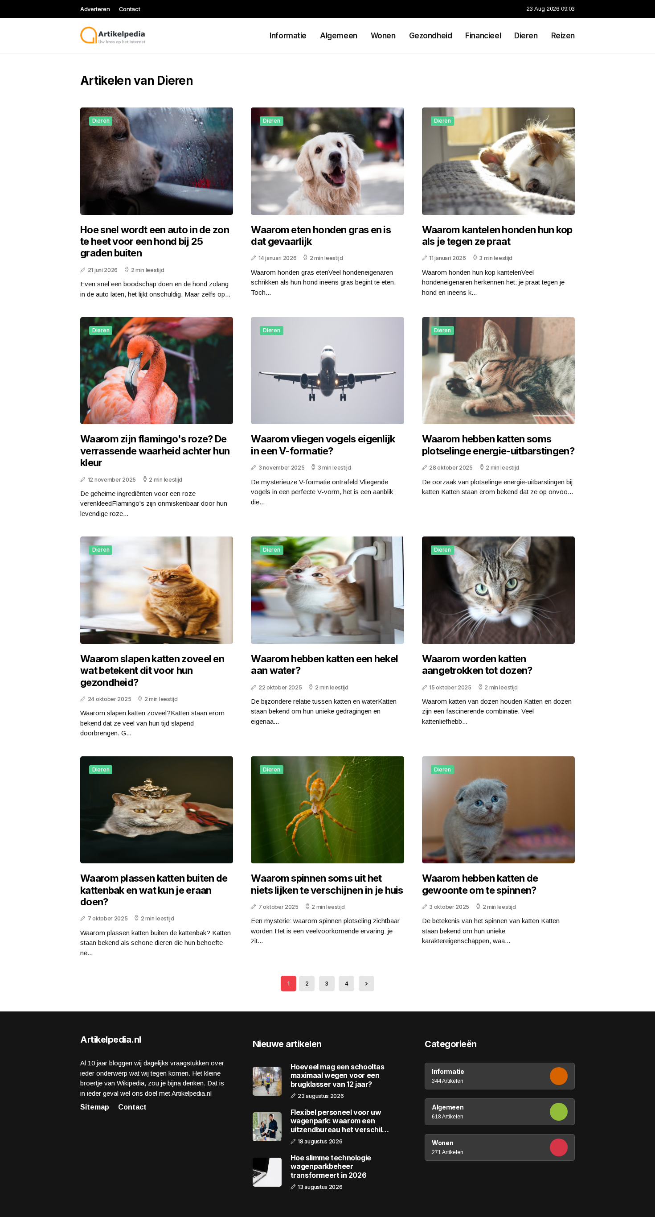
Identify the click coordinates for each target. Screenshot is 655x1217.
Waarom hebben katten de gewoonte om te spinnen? (480, 883)
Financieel (483, 35)
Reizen (563, 35)
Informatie (288, 35)
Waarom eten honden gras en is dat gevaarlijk (321, 235)
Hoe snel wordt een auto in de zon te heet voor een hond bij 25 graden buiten (154, 241)
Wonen (383, 35)
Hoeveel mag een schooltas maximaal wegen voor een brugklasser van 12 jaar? (338, 1075)
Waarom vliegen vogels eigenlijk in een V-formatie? (323, 444)
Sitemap (94, 1107)
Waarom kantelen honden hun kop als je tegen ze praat (497, 235)
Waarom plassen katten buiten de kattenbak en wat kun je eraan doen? (153, 890)
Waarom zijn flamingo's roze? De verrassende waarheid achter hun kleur (154, 450)
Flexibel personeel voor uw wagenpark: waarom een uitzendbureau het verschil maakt (336, 1121)
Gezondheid (430, 35)
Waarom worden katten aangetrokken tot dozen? (477, 664)
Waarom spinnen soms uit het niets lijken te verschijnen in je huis (327, 883)
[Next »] (366, 983)
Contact (129, 8)
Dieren (525, 35)
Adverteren (95, 8)
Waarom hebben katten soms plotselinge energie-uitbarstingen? (498, 444)
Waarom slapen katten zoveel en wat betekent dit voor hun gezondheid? (152, 670)
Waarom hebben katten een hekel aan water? (324, 664)
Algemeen (338, 35)
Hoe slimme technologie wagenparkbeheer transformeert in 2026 (331, 1166)
